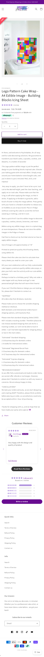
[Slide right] (26, 83)
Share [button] (6, 415)
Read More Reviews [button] (22, 469)
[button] (2, 9)
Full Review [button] (12, 461)
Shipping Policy (10, 543)
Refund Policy (10, 533)
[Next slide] (40, 449)
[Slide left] (17, 83)
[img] (13, 431)
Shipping (4, 118)
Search (7, 523)
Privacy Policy (9, 538)
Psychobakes (24, 650)
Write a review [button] (22, 501)
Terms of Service (10, 528)
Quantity (4, 122)
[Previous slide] (3, 449)
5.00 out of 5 (28, 478)
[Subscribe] (36, 623)
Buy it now (22, 141)
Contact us (8, 548)
